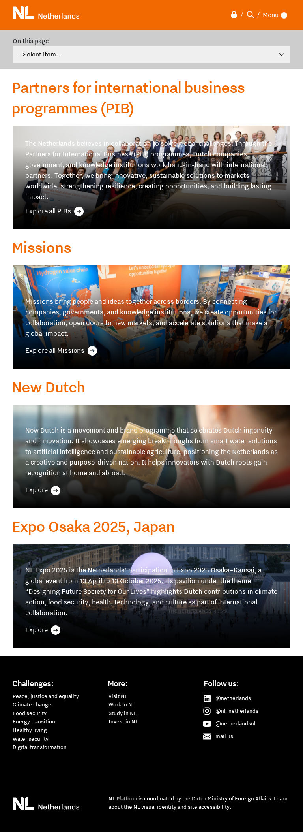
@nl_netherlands (236, 710)
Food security (30, 713)
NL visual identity (154, 806)
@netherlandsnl (235, 723)
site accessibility (209, 806)
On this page (31, 41)
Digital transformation (40, 747)
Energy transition (34, 721)
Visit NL (117, 696)
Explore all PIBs (48, 211)
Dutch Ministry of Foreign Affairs (231, 798)
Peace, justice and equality (46, 696)
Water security (31, 738)
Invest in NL (123, 721)
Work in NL (121, 704)
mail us (224, 736)
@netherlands (233, 698)
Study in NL (122, 713)
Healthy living (30, 730)
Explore (36, 490)
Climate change (32, 704)
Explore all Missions (54, 350)
